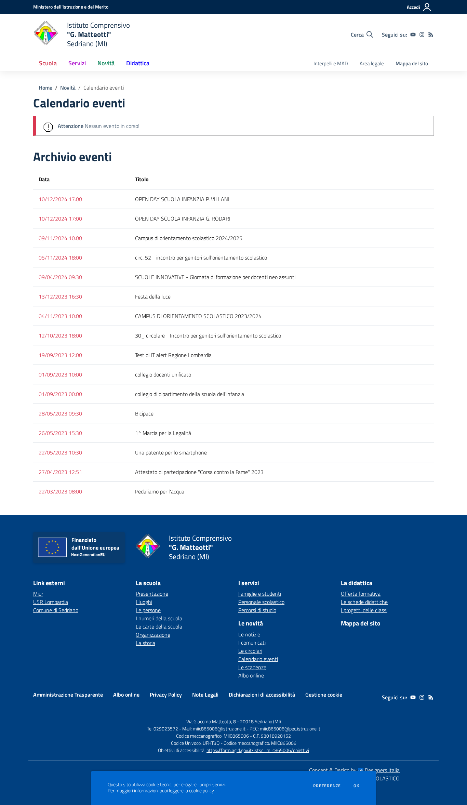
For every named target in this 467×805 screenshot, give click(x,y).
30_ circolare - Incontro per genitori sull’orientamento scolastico (208, 335)
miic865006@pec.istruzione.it (290, 728)
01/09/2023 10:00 (60, 374)
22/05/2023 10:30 (60, 452)
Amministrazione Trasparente (68, 694)
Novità (68, 87)
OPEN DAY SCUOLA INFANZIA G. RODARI (182, 218)
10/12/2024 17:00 (60, 199)
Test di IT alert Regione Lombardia (173, 355)
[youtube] (413, 34)
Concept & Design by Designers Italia (354, 770)
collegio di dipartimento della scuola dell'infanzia (189, 394)
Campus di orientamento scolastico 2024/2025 (188, 238)
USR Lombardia (50, 602)
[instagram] (422, 34)
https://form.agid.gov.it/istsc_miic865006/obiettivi (257, 750)
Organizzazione (153, 635)
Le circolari (250, 651)
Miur (38, 594)
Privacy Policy (166, 694)
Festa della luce (153, 296)
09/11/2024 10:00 (60, 238)
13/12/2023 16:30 (60, 296)
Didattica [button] (137, 63)
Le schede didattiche (364, 602)
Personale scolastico (261, 602)
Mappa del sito (412, 63)
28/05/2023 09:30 (60, 413)
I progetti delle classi (364, 610)
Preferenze (327, 786)
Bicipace (144, 413)
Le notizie (249, 634)
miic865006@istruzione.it (219, 728)
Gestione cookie (323, 694)
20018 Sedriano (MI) (260, 721)
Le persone (148, 610)
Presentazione (152, 594)
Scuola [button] (48, 63)
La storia (145, 643)
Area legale (372, 63)
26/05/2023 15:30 (60, 433)
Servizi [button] (77, 63)
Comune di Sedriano (55, 610)
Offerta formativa (361, 594)
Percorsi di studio (257, 610)
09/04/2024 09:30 (60, 277)
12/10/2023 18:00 (60, 335)
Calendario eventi (258, 659)
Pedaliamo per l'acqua (159, 491)
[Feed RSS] (431, 34)
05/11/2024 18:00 (60, 257)
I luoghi (144, 602)
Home (45, 87)
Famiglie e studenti (259, 594)
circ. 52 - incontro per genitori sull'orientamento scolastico (201, 257)
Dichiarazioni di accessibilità (262, 694)
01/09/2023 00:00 (60, 394)
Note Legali (205, 694)
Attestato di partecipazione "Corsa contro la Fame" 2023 (199, 472)
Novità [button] (106, 63)
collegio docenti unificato (163, 374)
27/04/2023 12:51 (60, 472)
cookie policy (201, 790)
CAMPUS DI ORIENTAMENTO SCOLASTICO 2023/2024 (198, 316)
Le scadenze (252, 667)
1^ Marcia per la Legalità (163, 433)
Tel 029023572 (162, 728)
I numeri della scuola (159, 618)
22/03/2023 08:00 (60, 491)
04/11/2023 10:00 (60, 316)
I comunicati (252, 642)
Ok (356, 786)
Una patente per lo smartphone (171, 452)
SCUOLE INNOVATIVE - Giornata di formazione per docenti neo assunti (215, 277)
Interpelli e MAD (330, 63)
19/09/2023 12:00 (60, 355)
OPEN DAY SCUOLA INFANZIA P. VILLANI (182, 199)
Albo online (251, 675)
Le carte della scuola (159, 626)
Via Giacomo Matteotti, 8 (211, 721)
